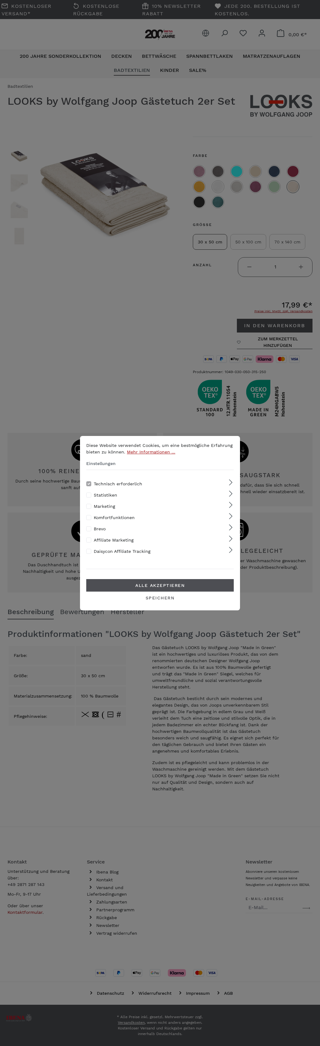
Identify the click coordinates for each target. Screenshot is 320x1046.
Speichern (160, 597)
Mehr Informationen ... (151, 451)
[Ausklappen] (231, 483)
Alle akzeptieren (160, 585)
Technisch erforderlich (118, 483)
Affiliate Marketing (113, 540)
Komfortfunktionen (114, 517)
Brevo (100, 528)
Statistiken (105, 495)
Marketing (104, 506)
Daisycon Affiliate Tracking (122, 551)
